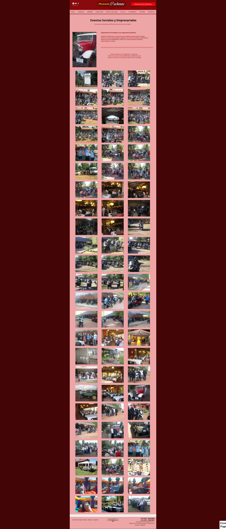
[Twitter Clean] (76, 3)
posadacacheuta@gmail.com (145, 522)
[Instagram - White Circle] (73, 3)
